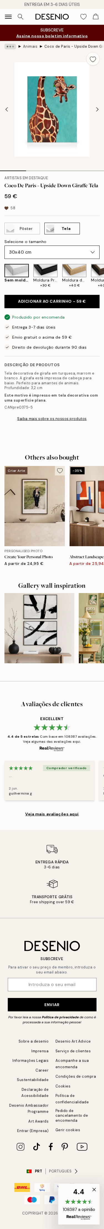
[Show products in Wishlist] (83, 16)
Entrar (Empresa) (33, 1130)
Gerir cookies (67, 1130)
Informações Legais (30, 1060)
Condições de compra (75, 1076)
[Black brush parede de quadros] (39, 628)
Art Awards (38, 1121)
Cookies (63, 1086)
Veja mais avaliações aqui (52, 814)
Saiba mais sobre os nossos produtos (52, 418)
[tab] (13, 169)
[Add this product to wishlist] (93, 58)
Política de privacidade (60, 1017)
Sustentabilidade (33, 1079)
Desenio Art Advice (73, 1041)
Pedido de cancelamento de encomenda (71, 1115)
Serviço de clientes (73, 1051)
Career (42, 1070)
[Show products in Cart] (96, 16)
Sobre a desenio (34, 1041)
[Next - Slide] (97, 109)
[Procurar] (20, 16)
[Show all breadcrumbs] (10, 46)
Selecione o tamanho (25, 241)
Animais (30, 46)
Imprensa (40, 1051)
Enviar (51, 1004)
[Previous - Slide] (6, 109)
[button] (79, 1204)
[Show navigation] (8, 16)
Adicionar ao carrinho (52, 301)
